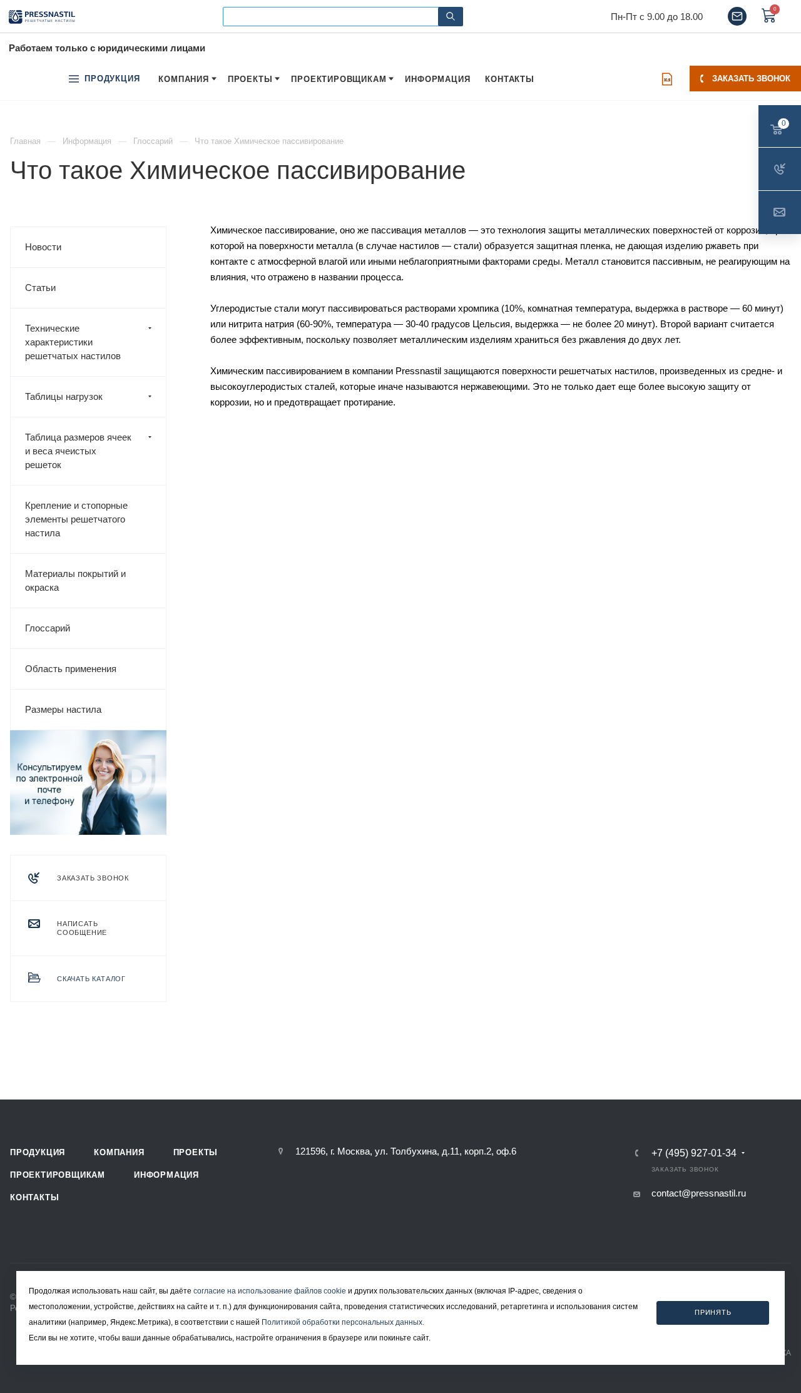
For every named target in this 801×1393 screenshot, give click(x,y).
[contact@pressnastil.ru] (737, 16)
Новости (43, 247)
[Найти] (450, 16)
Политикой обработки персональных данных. (343, 1322)
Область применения (70, 668)
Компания (119, 1152)
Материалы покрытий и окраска (75, 580)
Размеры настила (63, 709)
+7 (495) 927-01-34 (694, 1153)
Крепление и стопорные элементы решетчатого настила (76, 519)
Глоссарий (47, 628)
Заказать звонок (751, 78)
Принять (713, 1313)
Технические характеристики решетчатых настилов (73, 342)
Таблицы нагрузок (64, 396)
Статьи (40, 287)
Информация (166, 1175)
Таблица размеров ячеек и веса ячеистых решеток (78, 451)
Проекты (195, 1152)
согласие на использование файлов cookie (269, 1291)
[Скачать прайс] (667, 78)
